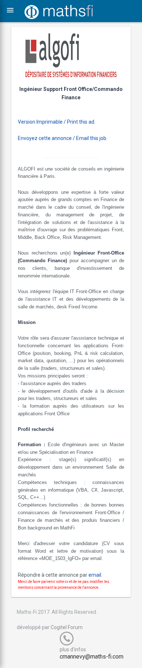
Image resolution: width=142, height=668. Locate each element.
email (94, 575)
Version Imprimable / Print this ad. (56, 122)
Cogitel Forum (67, 627)
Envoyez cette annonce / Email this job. (62, 138)
